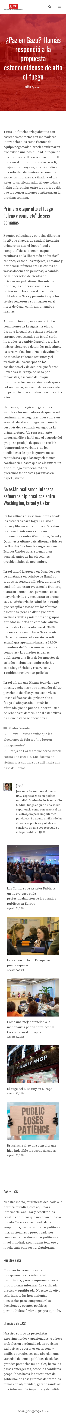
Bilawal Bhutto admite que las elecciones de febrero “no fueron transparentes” (28, 739)
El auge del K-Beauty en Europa (29, 1089)
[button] (50, 7)
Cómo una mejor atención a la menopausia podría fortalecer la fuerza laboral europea (31, 1027)
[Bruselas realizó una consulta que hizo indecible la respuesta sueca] (33, 1137)
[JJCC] (13, 7)
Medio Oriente (19, 728)
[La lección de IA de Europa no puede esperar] (33, 952)
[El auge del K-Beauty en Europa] (33, 1081)
